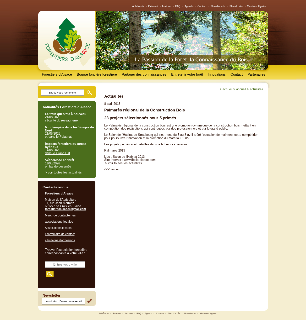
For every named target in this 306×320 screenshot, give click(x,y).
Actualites (256, 89)
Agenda (189, 6)
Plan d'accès (218, 6)
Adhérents (138, 6)
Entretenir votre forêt (187, 74)
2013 (121, 150)
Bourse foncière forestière (97, 74)
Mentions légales (256, 6)
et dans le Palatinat (58, 136)
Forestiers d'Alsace (57, 74)
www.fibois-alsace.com (140, 160)
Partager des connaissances (144, 74)
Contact (202, 6)
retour (115, 169)
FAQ (177, 6)
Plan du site (236, 6)
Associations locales (58, 228)
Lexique (166, 6)
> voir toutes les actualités (123, 163)
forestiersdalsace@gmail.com (65, 209)
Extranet (153, 6)
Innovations (217, 74)
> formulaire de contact (60, 234)
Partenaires (256, 74)
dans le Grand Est (57, 153)
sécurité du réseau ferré (61, 120)
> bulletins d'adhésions (60, 240)
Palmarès (110, 150)
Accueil (227, 89)
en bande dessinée (58, 166)
